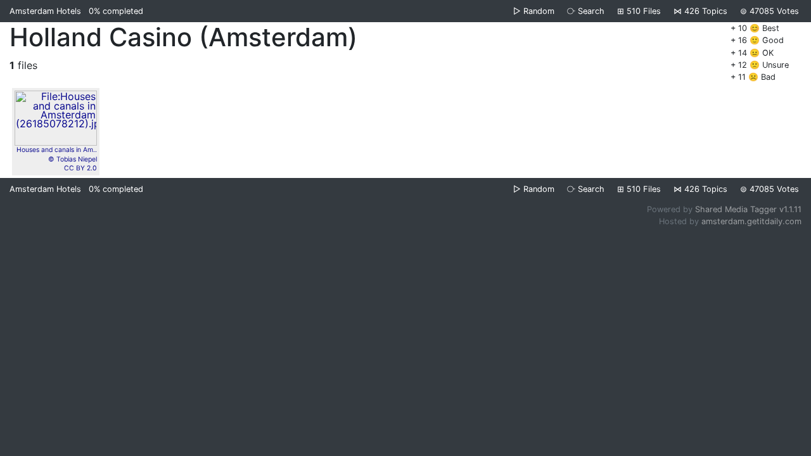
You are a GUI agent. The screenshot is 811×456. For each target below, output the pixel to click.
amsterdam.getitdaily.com (751, 221)
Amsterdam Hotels (45, 11)
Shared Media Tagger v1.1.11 (748, 209)
